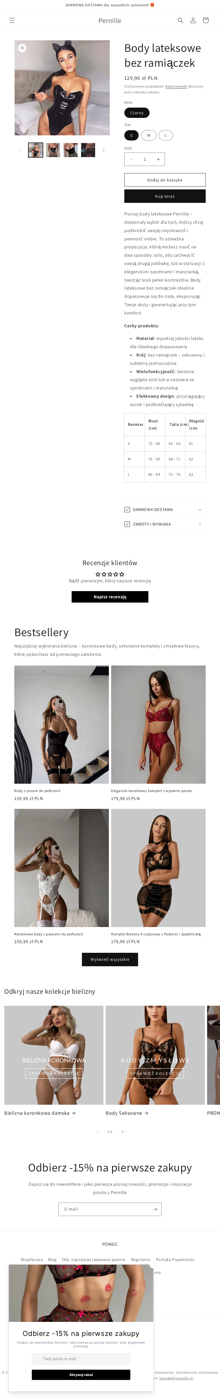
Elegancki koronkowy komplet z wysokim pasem (151, 791)
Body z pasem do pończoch (37, 791)
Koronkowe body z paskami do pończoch (48, 934)
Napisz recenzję (110, 597)
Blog (52, 1259)
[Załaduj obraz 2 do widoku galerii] (53, 150)
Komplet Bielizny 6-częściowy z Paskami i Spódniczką (156, 934)
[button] (12, 20)
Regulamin (141, 1259)
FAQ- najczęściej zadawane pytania (93, 1259)
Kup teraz (165, 196)
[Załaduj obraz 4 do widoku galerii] (88, 150)
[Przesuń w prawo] (103, 150)
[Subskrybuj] (155, 1209)
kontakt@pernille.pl (176, 1378)
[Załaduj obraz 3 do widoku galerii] (70, 150)
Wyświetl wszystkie (110, 959)
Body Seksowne (124, 1113)
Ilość (128, 148)
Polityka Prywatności (175, 1259)
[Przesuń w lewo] (20, 150)
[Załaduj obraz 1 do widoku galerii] (35, 150)
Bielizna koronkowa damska (37, 1113)
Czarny (137, 112)
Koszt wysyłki (176, 86)
